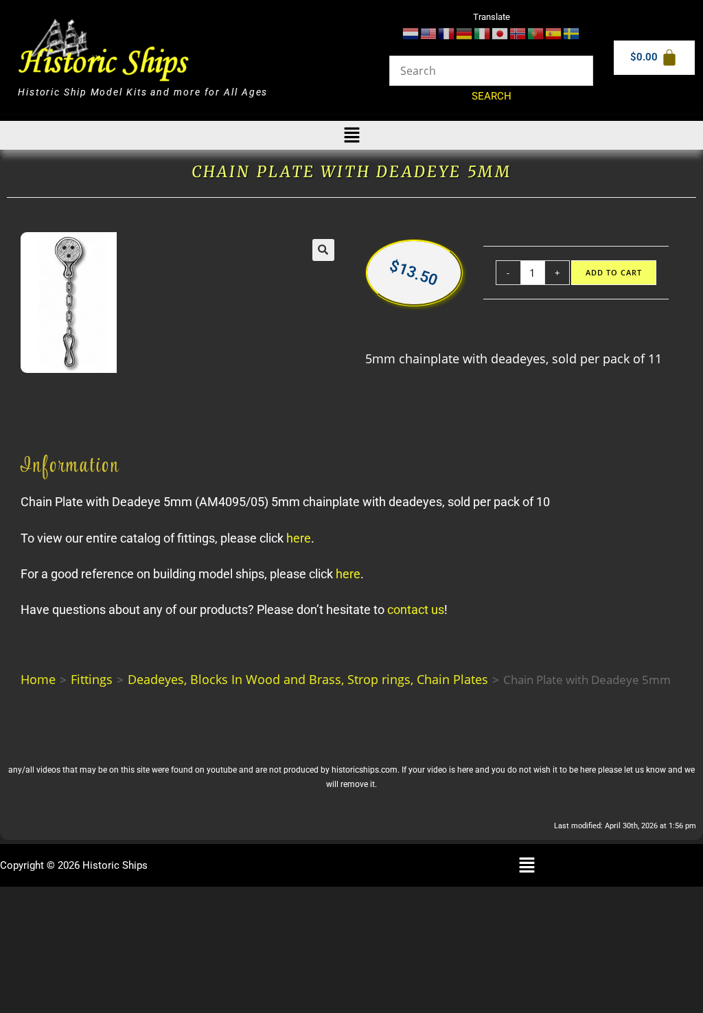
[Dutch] (411, 32)
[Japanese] (500, 32)
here (298, 538)
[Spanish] (554, 32)
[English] (429, 32)
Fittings (92, 679)
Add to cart (614, 272)
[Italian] (483, 32)
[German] (465, 32)
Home (38, 679)
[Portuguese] (536, 32)
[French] (447, 32)
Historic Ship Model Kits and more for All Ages (143, 92)
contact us (415, 609)
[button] (351, 135)
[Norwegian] (518, 32)
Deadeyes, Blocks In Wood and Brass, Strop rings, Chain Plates (308, 679)
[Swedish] (572, 32)
